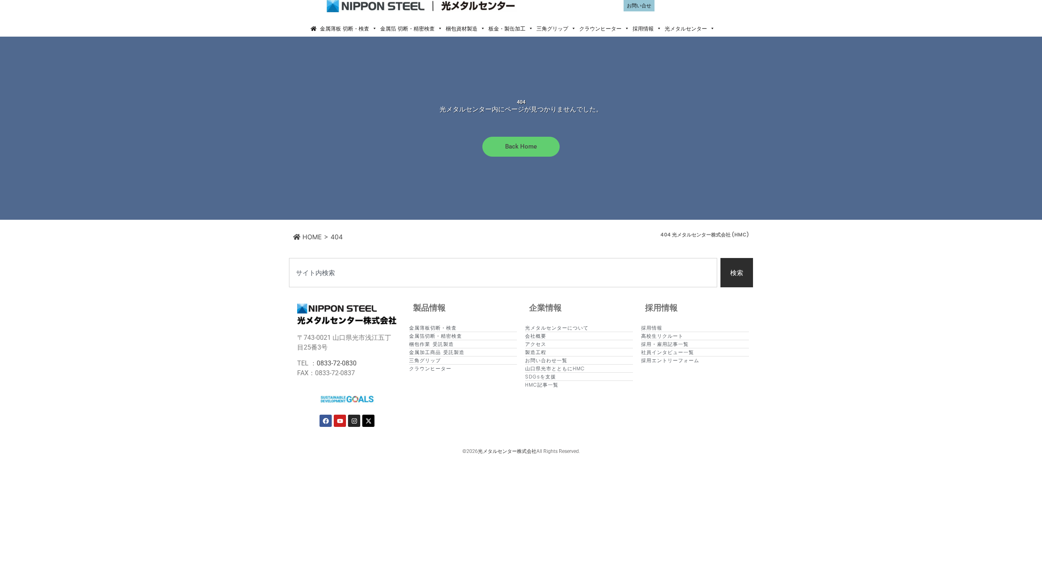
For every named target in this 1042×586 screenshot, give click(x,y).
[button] (724, 28)
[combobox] (503, 272)
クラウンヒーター (600, 28)
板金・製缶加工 (506, 28)
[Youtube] (340, 421)
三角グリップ (552, 28)
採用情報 (643, 28)
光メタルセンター (686, 28)
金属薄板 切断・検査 (344, 28)
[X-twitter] (368, 421)
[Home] (313, 28)
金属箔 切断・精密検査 (407, 28)
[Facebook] (326, 421)
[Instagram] (354, 421)
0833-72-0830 (337, 363)
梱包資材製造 (461, 28)
